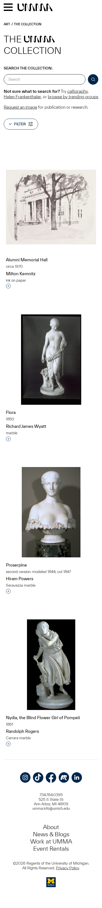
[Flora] (51, 359)
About (51, 827)
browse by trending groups (73, 96)
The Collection (27, 24)
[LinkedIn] (77, 777)
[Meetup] (64, 777)
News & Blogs (51, 834)
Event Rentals (51, 848)
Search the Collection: (28, 68)
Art (7, 24)
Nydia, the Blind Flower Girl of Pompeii (43, 717)
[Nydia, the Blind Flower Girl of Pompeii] (51, 664)
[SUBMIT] (93, 79)
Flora (11, 412)
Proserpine (16, 565)
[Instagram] (25, 777)
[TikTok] (38, 777)
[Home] (35, 7)
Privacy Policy (67, 868)
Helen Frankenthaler (22, 96)
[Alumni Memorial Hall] (51, 207)
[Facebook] (51, 777)
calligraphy (77, 91)
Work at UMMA (51, 841)
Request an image (20, 107)
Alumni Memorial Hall (27, 259)
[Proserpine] (51, 512)
